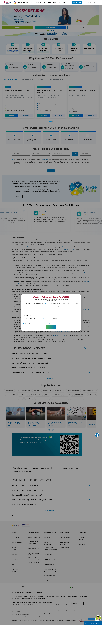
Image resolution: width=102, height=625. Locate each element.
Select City (56, 307)
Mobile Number (28, 315)
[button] (93, 2)
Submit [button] (51, 327)
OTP (54, 315)
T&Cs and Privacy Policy (50, 323)
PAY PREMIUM (77, 2)
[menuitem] (23, 2)
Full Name (27, 307)
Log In (89, 2)
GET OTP (45, 318)
